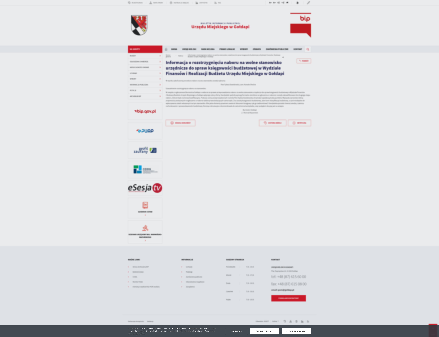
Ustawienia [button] (236, 331)
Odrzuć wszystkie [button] (265, 331)
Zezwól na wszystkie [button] (296, 331)
